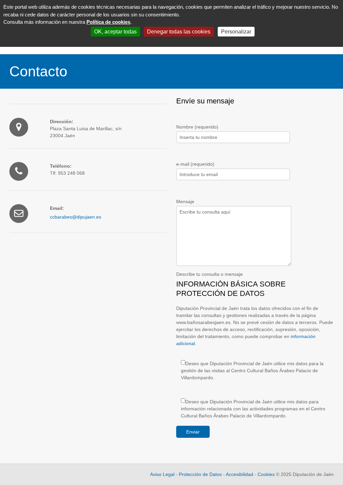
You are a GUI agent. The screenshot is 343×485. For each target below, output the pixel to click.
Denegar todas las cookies (178, 31)
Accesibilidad (239, 474)
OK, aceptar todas (115, 31)
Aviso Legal (162, 474)
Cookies (267, 474)
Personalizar (236, 31)
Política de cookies (108, 22)
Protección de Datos (200, 474)
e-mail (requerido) (195, 164)
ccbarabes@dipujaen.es (75, 217)
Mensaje (185, 201)
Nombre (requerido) (197, 127)
